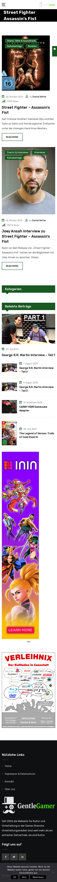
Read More (12, 137)
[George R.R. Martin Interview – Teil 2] (9, 367)
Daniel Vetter (40, 96)
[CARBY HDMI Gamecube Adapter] (9, 406)
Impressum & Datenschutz (20, 773)
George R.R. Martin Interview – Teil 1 (28, 355)
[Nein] (53, 872)
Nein (24, 877)
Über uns (10, 789)
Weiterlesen (38, 877)
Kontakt (9, 781)
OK (14, 877)
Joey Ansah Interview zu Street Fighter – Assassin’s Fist (26, 236)
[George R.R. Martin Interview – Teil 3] (9, 387)
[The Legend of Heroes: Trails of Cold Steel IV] (9, 433)
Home (8, 766)
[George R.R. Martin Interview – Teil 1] (28, 329)
